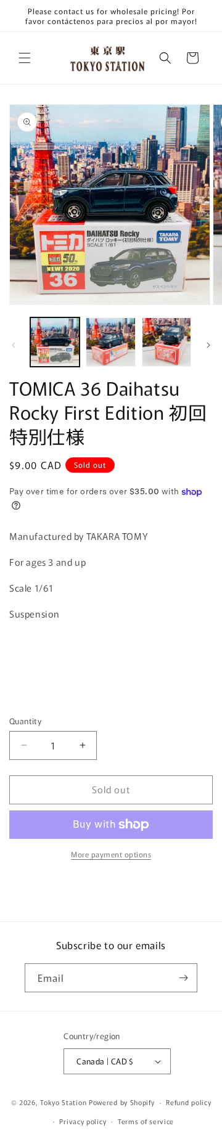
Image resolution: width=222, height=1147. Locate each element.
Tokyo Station (64, 1102)
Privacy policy (82, 1121)
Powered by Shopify (122, 1102)
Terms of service (146, 1121)
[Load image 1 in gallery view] (55, 342)
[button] (24, 57)
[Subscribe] (183, 977)
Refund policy (188, 1102)
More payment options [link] (111, 854)
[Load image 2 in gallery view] (110, 342)
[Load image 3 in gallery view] (166, 342)
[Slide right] (208, 345)
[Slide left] (13, 345)
